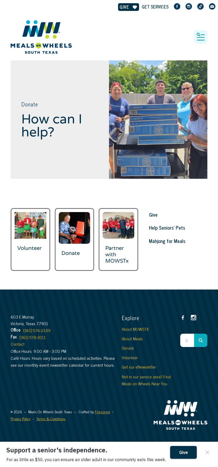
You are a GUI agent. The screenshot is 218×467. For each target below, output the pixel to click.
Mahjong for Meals (167, 241)
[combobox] (187, 340)
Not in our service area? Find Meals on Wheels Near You (146, 380)
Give (125, 6)
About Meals (132, 338)
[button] (200, 37)
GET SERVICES (155, 6)
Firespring (102, 411)
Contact (17, 343)
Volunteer (29, 248)
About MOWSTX (135, 328)
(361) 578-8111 (32, 337)
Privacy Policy (20, 418)
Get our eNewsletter (139, 366)
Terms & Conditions (51, 418)
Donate (70, 253)
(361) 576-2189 (37, 330)
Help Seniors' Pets (167, 228)
